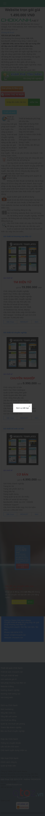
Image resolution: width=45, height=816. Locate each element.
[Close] (29, 406)
